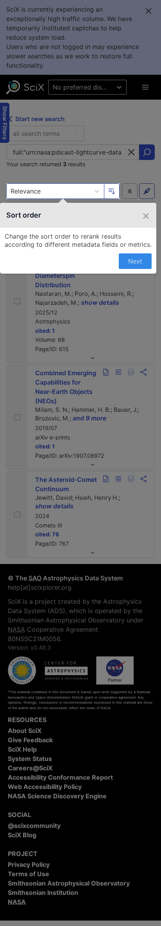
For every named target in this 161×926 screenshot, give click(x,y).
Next (135, 261)
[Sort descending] (112, 191)
